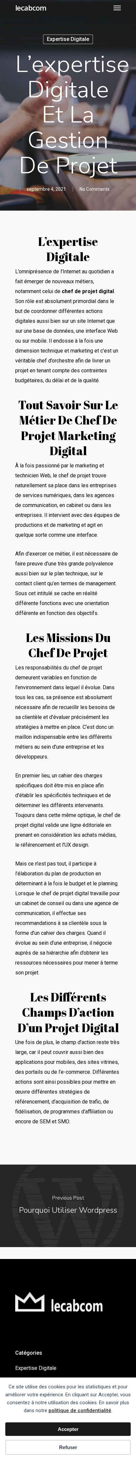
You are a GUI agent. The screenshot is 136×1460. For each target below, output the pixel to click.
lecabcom (30, 7)
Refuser (68, 1447)
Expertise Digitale (68, 39)
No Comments (95, 189)
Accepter (68, 1429)
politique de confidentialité (80, 1410)
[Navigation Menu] (117, 7)
